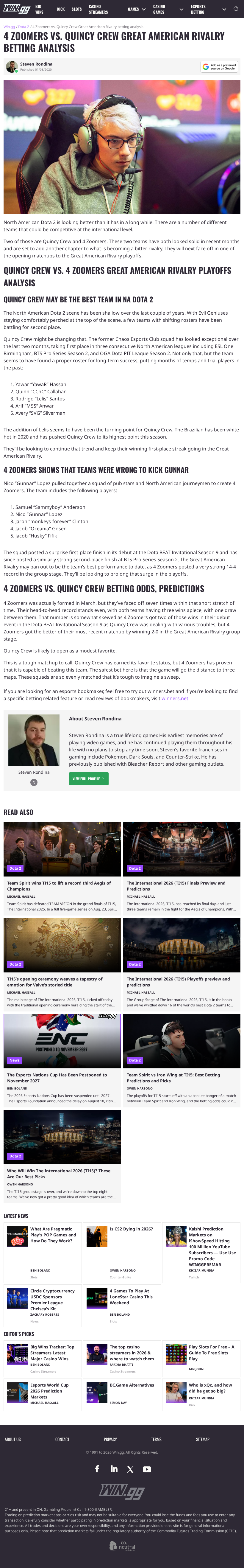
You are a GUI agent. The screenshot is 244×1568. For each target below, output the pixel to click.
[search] (236, 9)
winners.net (175, 698)
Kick (61, 9)
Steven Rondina (36, 64)
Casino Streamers (98, 9)
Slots (77, 9)
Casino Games (159, 9)
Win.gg (9, 26)
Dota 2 (23, 26)
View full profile (86, 778)
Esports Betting (198, 9)
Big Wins (39, 9)
